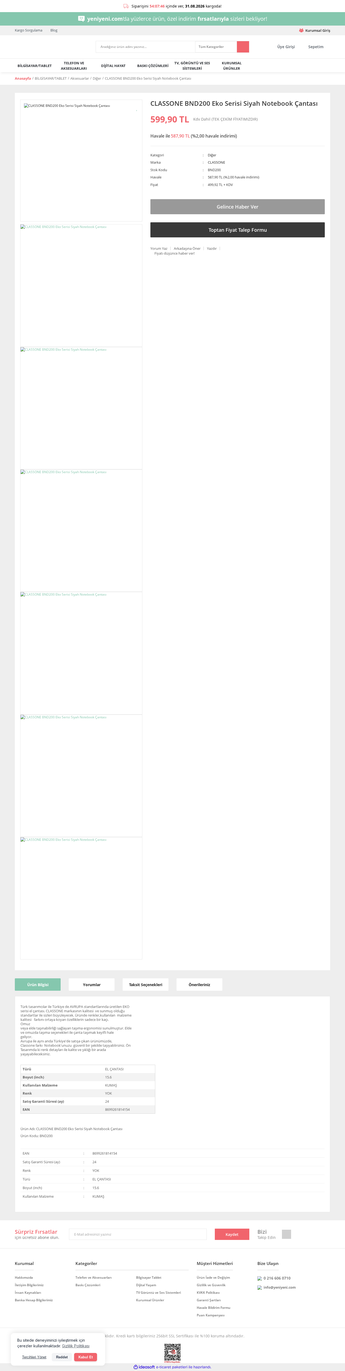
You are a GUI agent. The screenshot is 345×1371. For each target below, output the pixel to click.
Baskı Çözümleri (87, 1285)
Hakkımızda (24, 1277)
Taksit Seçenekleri (145, 984)
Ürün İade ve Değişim (213, 1277)
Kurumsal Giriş (317, 30)
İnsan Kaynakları (28, 1292)
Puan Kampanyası (211, 1315)
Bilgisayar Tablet (148, 1277)
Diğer (212, 155)
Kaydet (232, 1234)
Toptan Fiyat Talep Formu (238, 230)
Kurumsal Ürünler (150, 1300)
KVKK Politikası (208, 1292)
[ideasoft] (144, 1367)
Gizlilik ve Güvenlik (211, 1285)
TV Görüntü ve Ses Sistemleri (158, 1292)
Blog (53, 30)
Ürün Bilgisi (38, 984)
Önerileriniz (199, 984)
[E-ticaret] (172, 1367)
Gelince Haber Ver (237, 206)
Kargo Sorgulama (28, 30)
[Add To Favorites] (137, 107)
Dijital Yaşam (146, 1285)
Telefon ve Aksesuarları (93, 1277)
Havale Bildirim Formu (213, 1307)
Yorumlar (92, 984)
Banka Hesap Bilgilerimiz (34, 1300)
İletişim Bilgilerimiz (29, 1285)
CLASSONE (216, 162)
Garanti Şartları (209, 1300)
